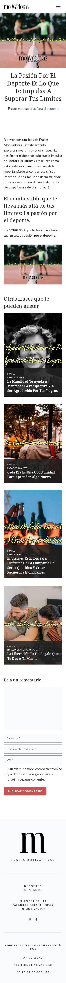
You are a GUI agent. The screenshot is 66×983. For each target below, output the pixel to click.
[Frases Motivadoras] (16, 6)
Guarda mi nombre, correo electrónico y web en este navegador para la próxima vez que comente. (35, 774)
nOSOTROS (33, 886)
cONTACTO (33, 889)
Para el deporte (47, 108)
